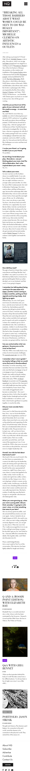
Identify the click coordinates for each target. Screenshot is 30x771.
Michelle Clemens (16, 59)
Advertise (6, 752)
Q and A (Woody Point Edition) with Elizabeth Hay (13, 601)
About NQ (7, 745)
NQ (5, 671)
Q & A (15, 558)
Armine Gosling (18, 72)
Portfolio (5, 712)
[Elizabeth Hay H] (15, 584)
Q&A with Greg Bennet (13, 667)
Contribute (7, 755)
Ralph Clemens (12, 233)
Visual (10, 712)
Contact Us (7, 759)
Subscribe (6, 748)
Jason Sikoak (7, 723)
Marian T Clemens (8, 92)
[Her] (15, 698)
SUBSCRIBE (8, 764)
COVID (4, 116)
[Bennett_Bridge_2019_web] (15, 641)
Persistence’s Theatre (20, 66)
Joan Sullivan (8, 609)
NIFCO (9, 136)
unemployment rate (11, 355)
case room (16, 289)
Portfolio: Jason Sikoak (14, 718)
